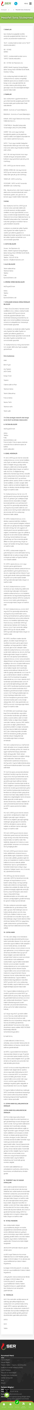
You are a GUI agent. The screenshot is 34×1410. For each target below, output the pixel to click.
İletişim (3, 1383)
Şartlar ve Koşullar (7, 1378)
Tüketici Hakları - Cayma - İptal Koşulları (13, 1365)
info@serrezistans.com (14, 1394)
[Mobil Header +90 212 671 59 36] (15, 3)
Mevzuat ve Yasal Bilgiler (8, 1373)
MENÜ (26, 3)
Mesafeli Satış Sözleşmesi (9, 1375)
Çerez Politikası (6, 1370)
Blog (2, 1380)
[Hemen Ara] (17, 1403)
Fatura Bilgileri (5, 1360)
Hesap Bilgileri (5, 1362)
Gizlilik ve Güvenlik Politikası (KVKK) (12, 1367)
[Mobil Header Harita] (19, 3)
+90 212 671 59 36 (12, 1391)
